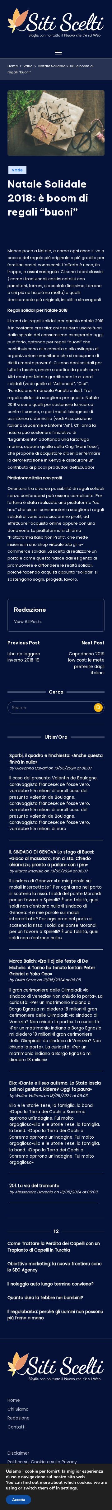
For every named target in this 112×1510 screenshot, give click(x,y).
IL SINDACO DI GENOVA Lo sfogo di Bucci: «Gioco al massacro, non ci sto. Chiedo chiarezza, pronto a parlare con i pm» (51, 858)
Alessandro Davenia (34, 1192)
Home (13, 1400)
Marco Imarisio (29, 871)
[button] (28, 621)
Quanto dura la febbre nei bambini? (45, 1298)
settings (69, 1488)
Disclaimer (18, 1453)
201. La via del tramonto (34, 1186)
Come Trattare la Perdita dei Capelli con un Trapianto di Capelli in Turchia (53, 1247)
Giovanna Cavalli (31, 768)
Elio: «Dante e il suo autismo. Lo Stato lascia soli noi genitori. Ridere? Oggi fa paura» (55, 1086)
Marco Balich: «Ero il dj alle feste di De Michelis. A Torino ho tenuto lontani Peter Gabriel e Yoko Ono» (52, 967)
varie (17, 170)
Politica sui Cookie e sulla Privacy (42, 1462)
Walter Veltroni (29, 1095)
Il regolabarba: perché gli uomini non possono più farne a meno (55, 1315)
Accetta (18, 1499)
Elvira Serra (25, 980)
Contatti (16, 1427)
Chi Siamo (18, 1409)
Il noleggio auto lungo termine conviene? (50, 1284)
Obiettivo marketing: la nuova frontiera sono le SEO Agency (54, 1267)
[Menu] (58, 52)
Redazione (30, 609)
